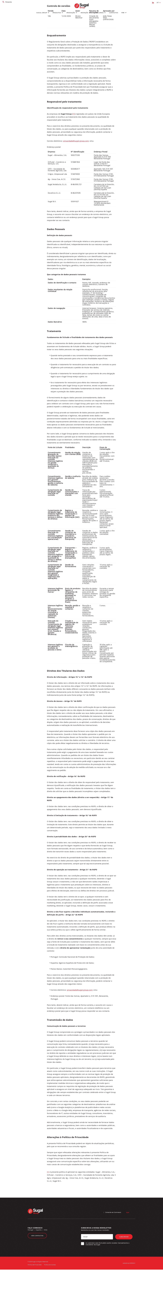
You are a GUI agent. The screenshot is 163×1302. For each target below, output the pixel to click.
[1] (74, 140)
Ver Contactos (37, 1262)
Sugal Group (41, 13)
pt (158, 2)
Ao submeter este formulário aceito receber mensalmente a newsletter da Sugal (107, 1270)
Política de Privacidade (35, 1291)
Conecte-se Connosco (113, 1238)
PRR (122, 13)
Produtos (57, 13)
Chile (45, 1256)
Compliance (99, 13)
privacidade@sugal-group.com (76, 167)
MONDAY (132, 1289)
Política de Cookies (50, 1291)
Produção (71, 13)
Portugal (30, 1256)
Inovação (84, 13)
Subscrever (123, 1263)
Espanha (39, 1256)
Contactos (113, 13)
